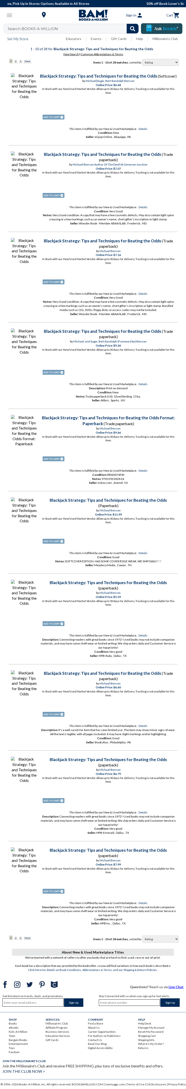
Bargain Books (18, 1040)
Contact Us (95, 1040)
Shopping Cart (147, 1036)
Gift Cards (119, 39)
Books (13, 1023)
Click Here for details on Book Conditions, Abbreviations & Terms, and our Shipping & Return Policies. (93, 970)
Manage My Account (151, 1027)
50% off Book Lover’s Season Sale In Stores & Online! (95, 3)
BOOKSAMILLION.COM (87, 1084)
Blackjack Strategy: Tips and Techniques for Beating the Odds (98, 76)
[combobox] (74, 28)
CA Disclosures (156, 1084)
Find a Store (95, 1023)
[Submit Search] (133, 28)
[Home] (93, 15)
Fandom (14, 1052)
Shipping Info (146, 1040)
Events (96, 39)
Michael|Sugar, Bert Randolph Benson (110, 81)
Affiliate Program (57, 1027)
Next (27, 61)
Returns (143, 1048)
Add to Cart (53, 117)
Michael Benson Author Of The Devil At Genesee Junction (110, 164)
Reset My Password (150, 1031)
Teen (12, 1036)
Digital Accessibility (100, 1048)
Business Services (57, 1031)
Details (143, 129)
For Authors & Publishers (104, 1036)
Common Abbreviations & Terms (102, 54)
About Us (94, 1027)
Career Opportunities (102, 1031)
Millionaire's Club (165, 39)
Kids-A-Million (18, 1031)
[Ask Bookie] (161, 28)
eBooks (14, 1027)
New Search (71, 54)
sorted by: (135, 62)
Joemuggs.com (115, 1084)
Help (139, 39)
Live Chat (176, 987)
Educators (73, 39)
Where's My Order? (151, 1044)
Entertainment (18, 1044)
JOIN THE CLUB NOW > (23, 1071)
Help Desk (144, 1023)
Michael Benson (110, 251)
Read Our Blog (97, 1044)
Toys (12, 1048)
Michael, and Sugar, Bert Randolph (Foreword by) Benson (110, 341)
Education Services (58, 1036)
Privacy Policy (177, 1084)
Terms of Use (135, 1084)
